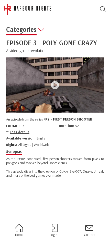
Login (53, 234)
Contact (89, 234)
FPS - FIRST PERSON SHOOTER (67, 119)
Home (19, 234)
